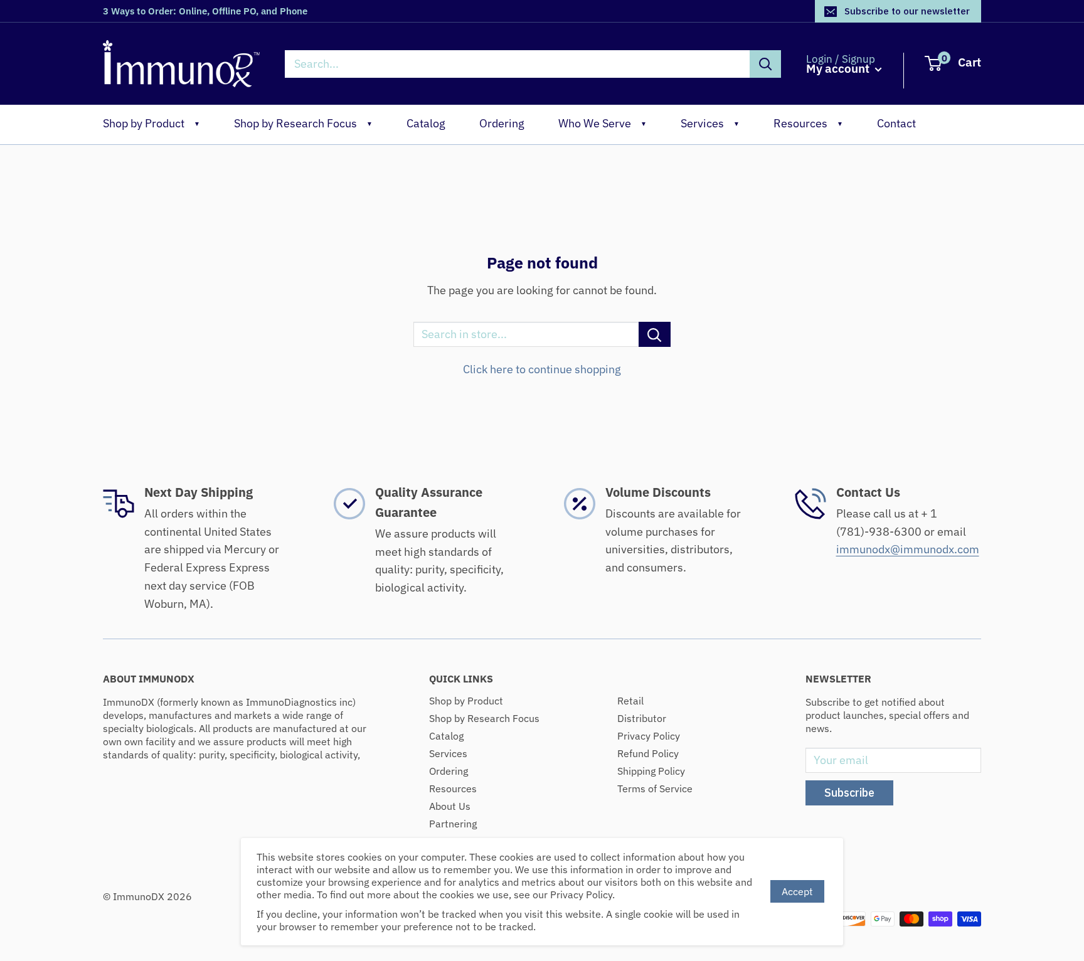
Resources (808, 123)
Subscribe (849, 792)
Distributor (641, 718)
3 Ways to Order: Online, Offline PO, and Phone (205, 11)
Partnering (453, 823)
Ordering (501, 123)
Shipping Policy (651, 771)
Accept (797, 891)
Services (710, 123)
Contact (896, 123)
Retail (630, 700)
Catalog (425, 123)
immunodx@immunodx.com (907, 549)
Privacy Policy (648, 736)
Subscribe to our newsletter (907, 11)
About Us (449, 806)
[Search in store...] (655, 334)
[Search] (765, 64)
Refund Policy (648, 753)
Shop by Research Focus (303, 123)
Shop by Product (151, 123)
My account (839, 68)
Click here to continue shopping (542, 369)
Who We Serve (602, 123)
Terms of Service (655, 788)
